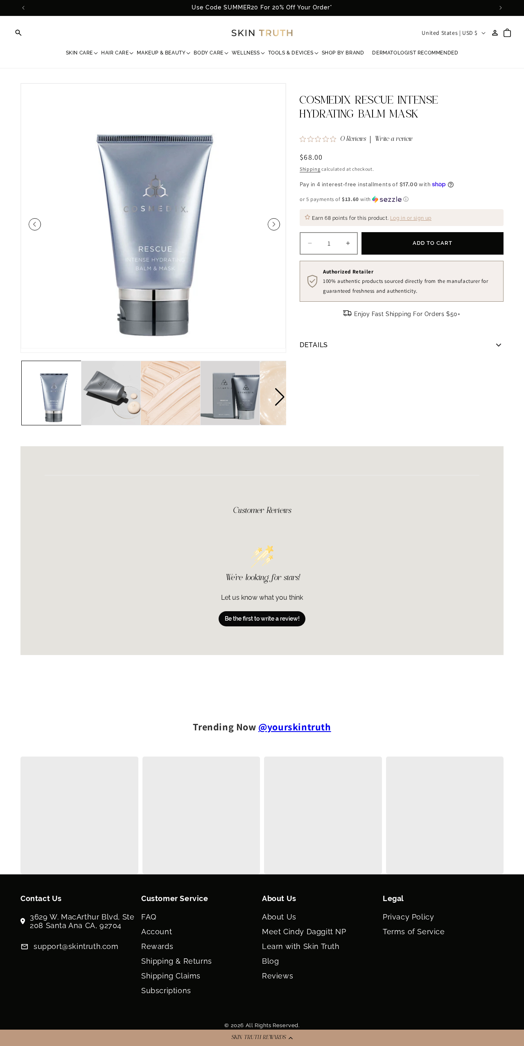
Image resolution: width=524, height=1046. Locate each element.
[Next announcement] (501, 8)
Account (156, 931)
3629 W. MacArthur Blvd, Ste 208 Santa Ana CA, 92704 (82, 921)
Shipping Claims (171, 975)
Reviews (277, 975)
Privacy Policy (408, 917)
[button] (262, 1038)
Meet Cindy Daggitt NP (304, 931)
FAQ (148, 917)
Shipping (310, 169)
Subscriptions (166, 990)
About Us (279, 917)
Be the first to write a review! (262, 618)
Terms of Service (414, 931)
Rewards (157, 946)
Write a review (394, 139)
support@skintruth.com (76, 946)
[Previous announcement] (23, 8)
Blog (270, 961)
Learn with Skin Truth (301, 946)
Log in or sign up (410, 218)
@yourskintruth (294, 726)
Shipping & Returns (176, 961)
